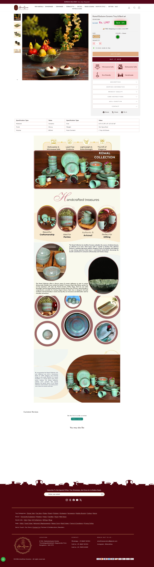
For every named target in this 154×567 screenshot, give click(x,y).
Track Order (28, 523)
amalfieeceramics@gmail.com (107, 541)
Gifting (110, 6)
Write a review (77, 419)
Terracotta (70, 6)
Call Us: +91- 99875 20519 (80, 547)
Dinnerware (49, 6)
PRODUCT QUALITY (115, 91)
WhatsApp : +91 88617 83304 (81, 541)
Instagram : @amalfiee (105, 544)
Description (115, 82)
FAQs (22, 523)
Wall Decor (63, 517)
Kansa (95, 513)
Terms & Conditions (76, 523)
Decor (79, 6)
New (29, 520)
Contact (115, 106)
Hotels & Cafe (77, 9)
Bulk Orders (65, 523)
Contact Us (36, 527)
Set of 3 (96, 36)
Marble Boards (81, 513)
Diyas (56, 517)
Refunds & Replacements (42, 523)
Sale (116, 6)
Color (121, 33)
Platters (55, 513)
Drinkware (59, 6)
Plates (45, 513)
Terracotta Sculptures (28, 517)
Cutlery (89, 513)
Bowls (50, 513)
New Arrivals (39, 6)
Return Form (56, 523)
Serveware (71, 513)
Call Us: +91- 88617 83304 (80, 544)
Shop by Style (101, 6)
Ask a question (115, 101)
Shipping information (115, 87)
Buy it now (115, 59)
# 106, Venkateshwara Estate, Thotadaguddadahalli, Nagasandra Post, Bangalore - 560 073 (53, 543)
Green (118, 37)
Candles (50, 517)
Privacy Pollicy (89, 523)
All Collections (37, 520)
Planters (39, 517)
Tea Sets (39, 513)
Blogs (50, 520)
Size (94, 33)
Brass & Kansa (89, 6)
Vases (45, 517)
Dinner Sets (31, 513)
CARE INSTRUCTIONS (116, 96)
